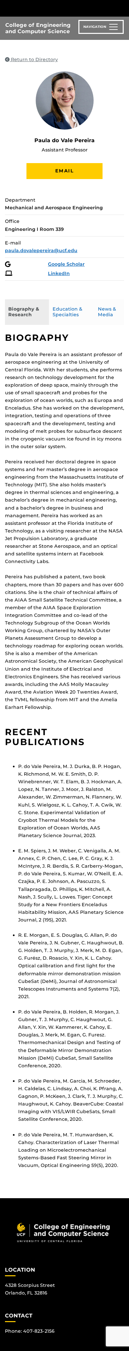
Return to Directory (34, 59)
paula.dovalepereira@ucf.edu (41, 250)
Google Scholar (66, 264)
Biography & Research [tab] (23, 312)
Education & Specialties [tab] (67, 312)
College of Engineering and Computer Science (38, 28)
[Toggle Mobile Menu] (122, 7)
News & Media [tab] (107, 312)
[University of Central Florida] (50, 8)
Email (64, 171)
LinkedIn (59, 273)
